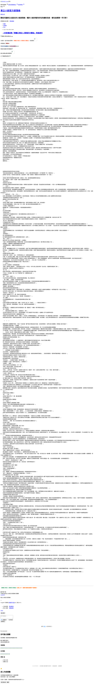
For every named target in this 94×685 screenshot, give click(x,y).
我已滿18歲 (3, 682)
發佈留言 (3, 621)
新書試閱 (11, 608)
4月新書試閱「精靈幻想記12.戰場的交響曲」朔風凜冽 (23, 33)
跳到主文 (3, 14)
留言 (13, 602)
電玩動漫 (12, 21)
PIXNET (36, 665)
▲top (2, 610)
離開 (8, 682)
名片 (4, 27)
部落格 (5, 25)
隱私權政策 (55, 665)
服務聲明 (60, 665)
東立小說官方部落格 (10, 10)
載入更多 (3, 613)
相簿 (4, 23)
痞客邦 (10, 602)
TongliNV (3, 594)
